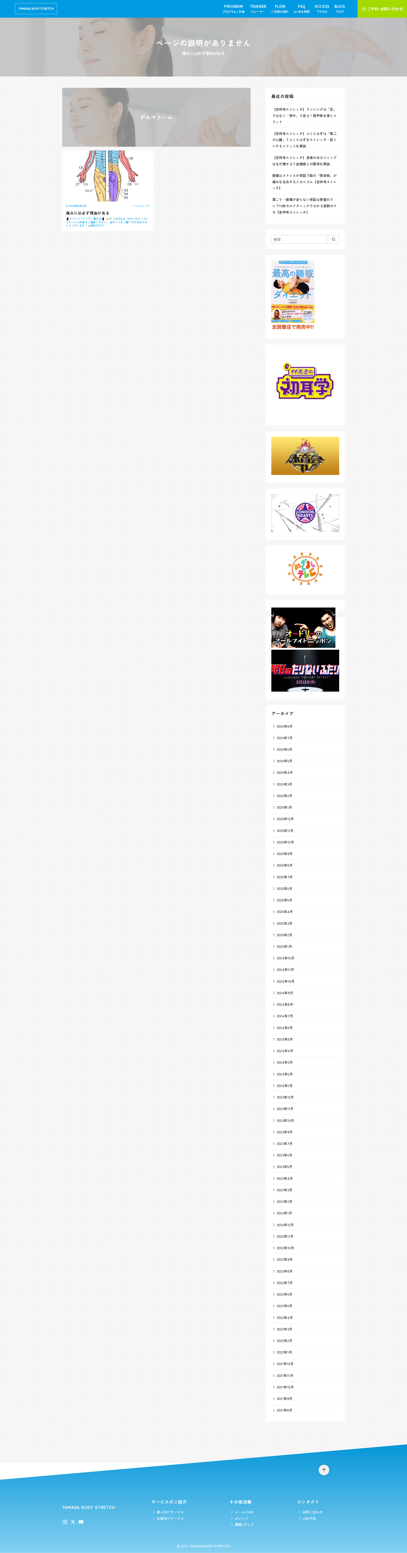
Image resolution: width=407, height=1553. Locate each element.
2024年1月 (285, 1085)
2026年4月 (285, 772)
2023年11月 (285, 1108)
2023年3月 (285, 1189)
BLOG (339, 8)
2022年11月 (285, 1236)
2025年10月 (285, 841)
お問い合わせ (312, 1511)
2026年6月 (285, 749)
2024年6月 (285, 1027)
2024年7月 (285, 1015)
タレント (241, 1518)
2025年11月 (285, 830)
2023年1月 (284, 1212)
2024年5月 (285, 1039)
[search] (333, 239)
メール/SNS (244, 1511)
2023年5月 (285, 1166)
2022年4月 (285, 1317)
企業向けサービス (170, 1518)
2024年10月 (286, 981)
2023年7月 (285, 1143)
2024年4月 (285, 1050)
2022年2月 (285, 1340)
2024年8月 (285, 1004)
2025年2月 (285, 934)
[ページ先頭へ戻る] (324, 1470)
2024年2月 (285, 1073)
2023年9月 (285, 1131)
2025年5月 (285, 899)
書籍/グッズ (244, 1524)
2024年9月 (285, 992)
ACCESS (322, 8)
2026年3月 (285, 784)
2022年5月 (285, 1305)
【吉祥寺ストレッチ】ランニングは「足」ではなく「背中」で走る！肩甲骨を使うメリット (304, 115)
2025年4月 (285, 911)
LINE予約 (309, 1518)
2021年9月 (285, 1398)
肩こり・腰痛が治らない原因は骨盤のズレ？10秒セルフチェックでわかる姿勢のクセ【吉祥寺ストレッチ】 (304, 205)
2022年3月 (285, 1328)
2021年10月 (285, 1386)
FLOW (280, 8)
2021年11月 (285, 1375)
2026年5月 (285, 760)
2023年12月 (285, 1097)
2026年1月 (284, 807)
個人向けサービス (170, 1511)
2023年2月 (285, 1201)
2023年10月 (285, 1120)
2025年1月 (284, 946)
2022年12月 (285, 1224)
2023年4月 (285, 1178)
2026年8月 (285, 726)
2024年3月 (285, 1062)
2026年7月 (285, 737)
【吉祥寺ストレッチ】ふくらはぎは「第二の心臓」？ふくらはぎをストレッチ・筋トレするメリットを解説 (304, 139)
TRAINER (258, 8)
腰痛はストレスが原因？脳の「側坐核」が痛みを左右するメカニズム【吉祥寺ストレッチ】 (304, 181)
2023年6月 (285, 1154)
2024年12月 (285, 957)
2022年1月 (284, 1352)
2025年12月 (285, 818)
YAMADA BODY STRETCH (209, 1545)
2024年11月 (285, 969)
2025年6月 (285, 888)
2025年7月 (285, 876)
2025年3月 (285, 923)
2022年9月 (285, 1259)
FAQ (301, 8)
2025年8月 (285, 865)
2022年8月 (285, 1271)
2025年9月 (285, 853)
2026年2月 (285, 795)
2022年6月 (285, 1294)
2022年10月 (285, 1247)
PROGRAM (234, 8)
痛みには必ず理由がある (88, 213)
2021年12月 (285, 1363)
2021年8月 (285, 1409)
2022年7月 (285, 1282)
